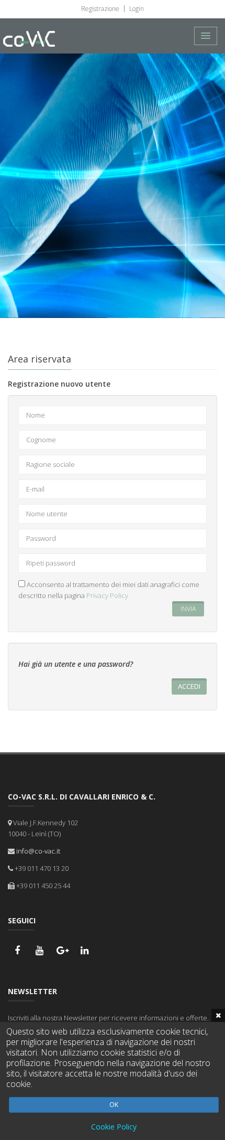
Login (136, 8)
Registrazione (100, 8)
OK (113, 1104)
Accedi (189, 686)
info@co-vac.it (38, 851)
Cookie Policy (114, 1127)
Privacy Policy (107, 595)
